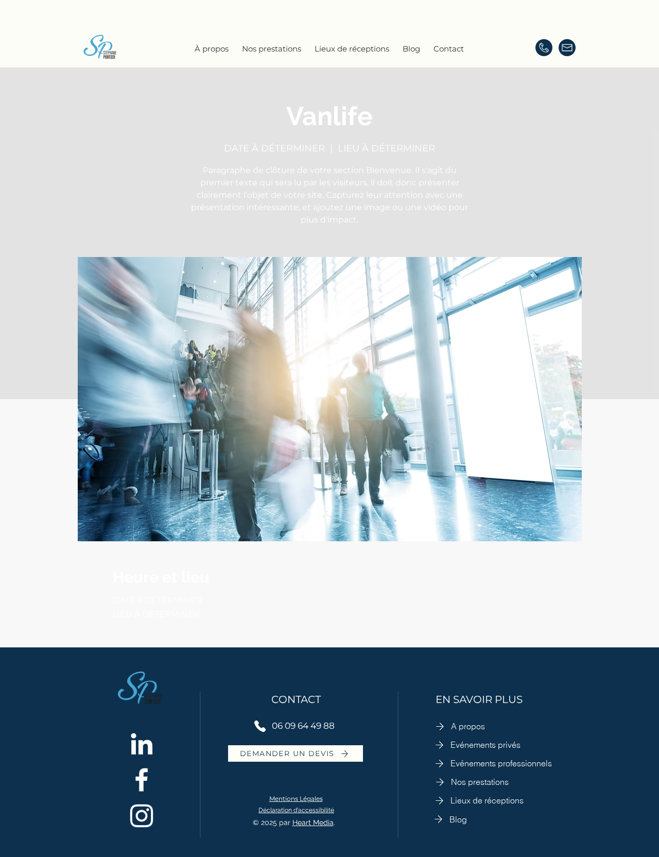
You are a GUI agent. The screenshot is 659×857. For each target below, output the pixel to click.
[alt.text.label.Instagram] (141, 815)
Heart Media (313, 822)
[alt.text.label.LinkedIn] (141, 743)
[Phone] (260, 726)
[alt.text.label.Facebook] (141, 779)
